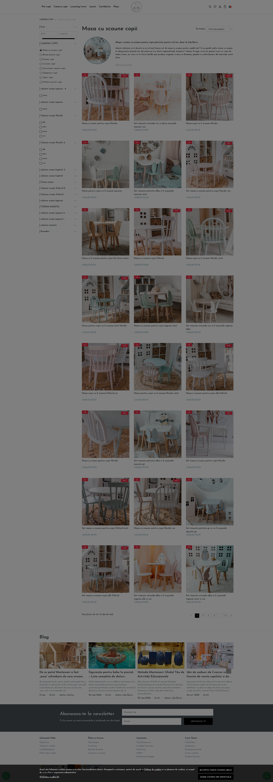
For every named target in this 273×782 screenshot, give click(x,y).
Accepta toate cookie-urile (216, 770)
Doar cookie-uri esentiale (215, 777)
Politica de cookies (152, 770)
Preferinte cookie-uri (49, 777)
